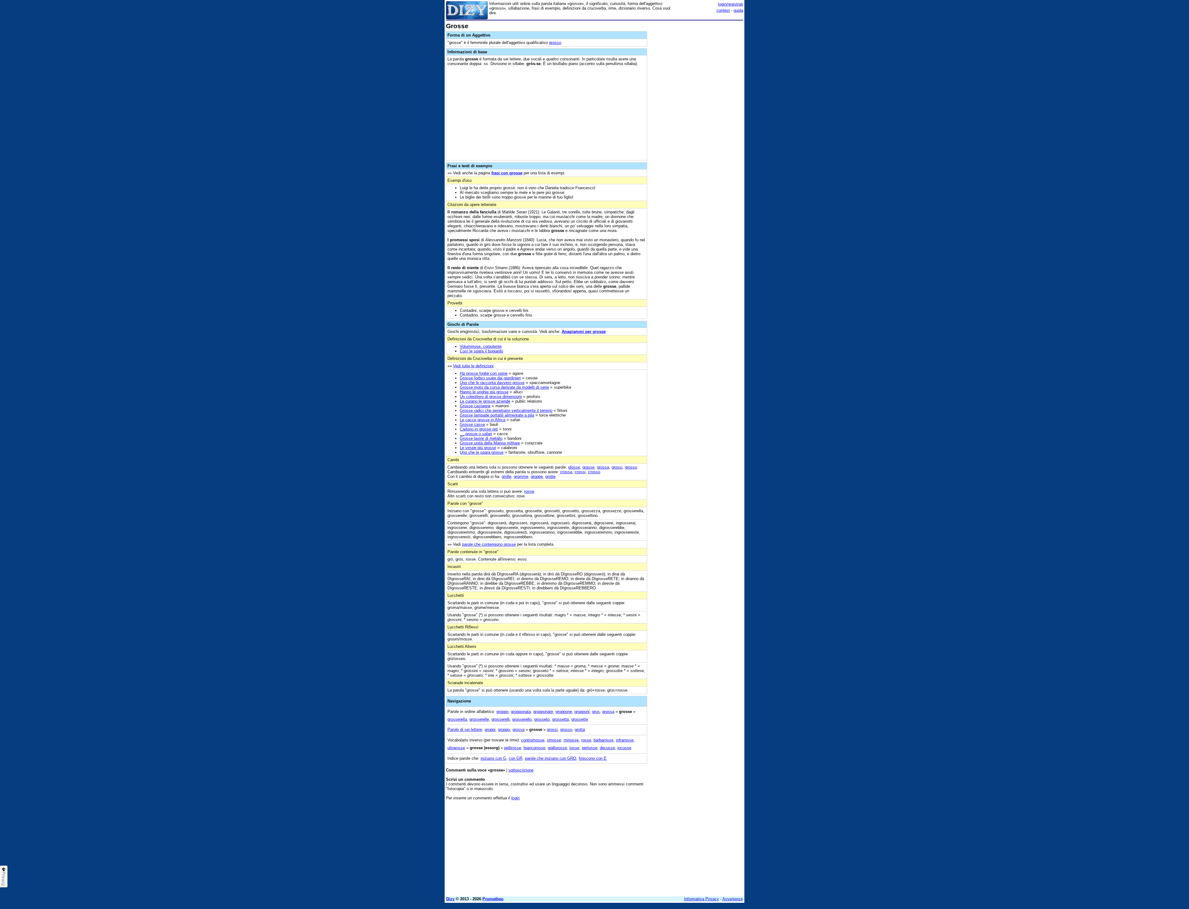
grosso (555, 42)
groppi (490, 729)
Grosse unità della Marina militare (490, 443)
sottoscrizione (521, 770)
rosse (529, 491)
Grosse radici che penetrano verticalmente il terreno (506, 410)
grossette (579, 719)
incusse (624, 747)
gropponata (521, 711)
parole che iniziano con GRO (550, 758)
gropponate (543, 711)
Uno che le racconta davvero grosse (492, 382)
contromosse (532, 740)
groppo (502, 711)
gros (596, 711)
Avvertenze (732, 899)
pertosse (589, 747)
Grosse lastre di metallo (481, 438)
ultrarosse (456, 747)
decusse (607, 747)
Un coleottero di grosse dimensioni (491, 396)
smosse (554, 740)
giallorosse (557, 747)
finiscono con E (593, 758)
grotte (550, 476)
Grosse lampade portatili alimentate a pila (497, 415)
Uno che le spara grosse (481, 452)
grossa (603, 467)
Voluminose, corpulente (481, 346)
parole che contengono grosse (489, 544)
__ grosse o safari (476, 433)
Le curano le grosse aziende (485, 401)
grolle (506, 476)
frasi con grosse (506, 173)
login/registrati (730, 4)
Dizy (450, 899)
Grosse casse (472, 424)
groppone (563, 711)
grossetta (560, 719)
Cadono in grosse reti (479, 429)
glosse (574, 467)
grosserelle (479, 719)
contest (723, 10)
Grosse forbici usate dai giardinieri (490, 378)
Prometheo (492, 899)
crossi (580, 472)
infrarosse (625, 740)
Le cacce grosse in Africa (482, 419)
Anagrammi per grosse (584, 331)
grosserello (522, 719)
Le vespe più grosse (478, 447)
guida (738, 10)
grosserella (457, 719)
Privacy (4, 879)
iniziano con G (493, 758)
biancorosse (534, 747)
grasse (588, 467)
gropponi (582, 711)
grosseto (542, 719)
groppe (537, 476)
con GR (515, 758)
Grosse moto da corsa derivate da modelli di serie (504, 387)
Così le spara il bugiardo (481, 351)
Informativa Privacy (701, 899)
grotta (580, 729)
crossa (566, 472)
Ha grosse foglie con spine (483, 373)
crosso (594, 472)
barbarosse (603, 740)
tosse (574, 747)
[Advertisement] (696, 115)
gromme (521, 476)
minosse (571, 740)
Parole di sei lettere (464, 729)
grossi (617, 467)
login (515, 798)
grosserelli (500, 719)
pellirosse (512, 747)
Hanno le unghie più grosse (484, 392)
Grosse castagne (475, 406)
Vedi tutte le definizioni (473, 366)
